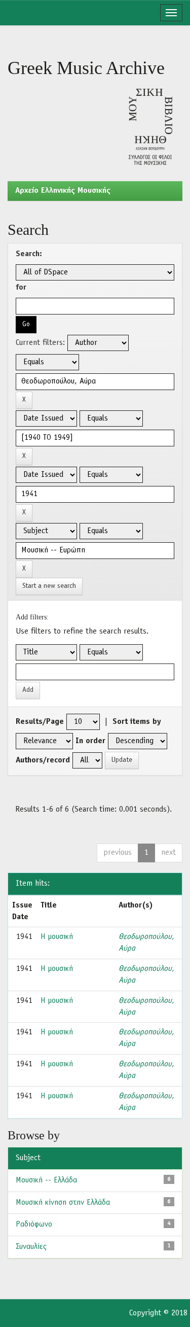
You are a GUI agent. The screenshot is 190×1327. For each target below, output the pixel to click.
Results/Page (40, 722)
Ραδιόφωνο (34, 1224)
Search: (29, 254)
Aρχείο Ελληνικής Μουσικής (62, 191)
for (21, 288)
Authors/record (43, 760)
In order (90, 741)
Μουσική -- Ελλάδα (46, 1180)
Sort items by (136, 722)
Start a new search (49, 586)
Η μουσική (57, 937)
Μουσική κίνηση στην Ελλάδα (63, 1203)
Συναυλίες (31, 1247)
